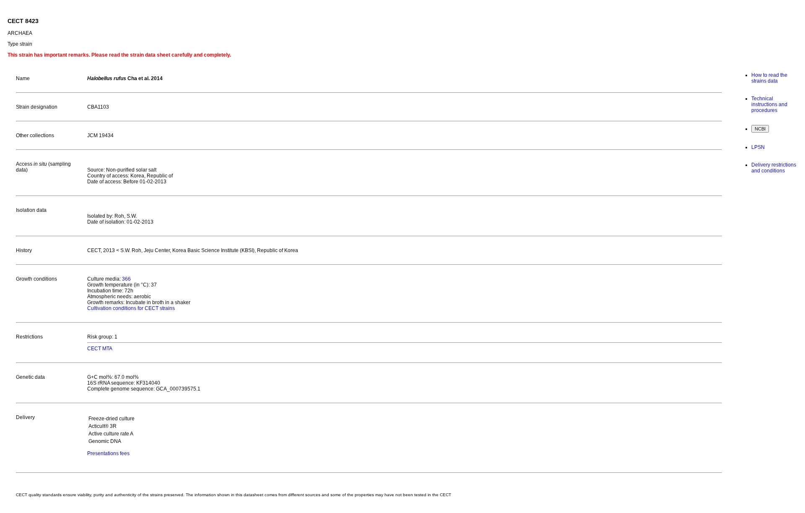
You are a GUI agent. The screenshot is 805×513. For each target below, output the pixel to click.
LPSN (758, 147)
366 (126, 279)
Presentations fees (108, 453)
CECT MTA (99, 349)
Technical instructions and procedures (769, 104)
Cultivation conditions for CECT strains (131, 308)
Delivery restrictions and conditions (773, 168)
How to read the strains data (769, 78)
